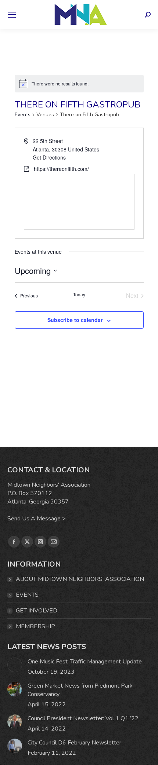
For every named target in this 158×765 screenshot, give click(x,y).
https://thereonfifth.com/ (61, 168)
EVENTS (27, 595)
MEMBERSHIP (35, 626)
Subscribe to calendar (75, 319)
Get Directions (49, 157)
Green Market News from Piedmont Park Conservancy (80, 690)
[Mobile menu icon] (11, 14)
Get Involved (36, 611)
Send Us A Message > (36, 519)
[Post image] (14, 665)
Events (22, 114)
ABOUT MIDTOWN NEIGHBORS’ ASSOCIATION (80, 579)
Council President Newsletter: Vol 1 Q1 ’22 (83, 718)
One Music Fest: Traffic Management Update (85, 662)
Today (79, 294)
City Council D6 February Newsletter (74, 743)
